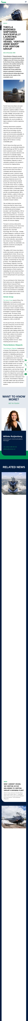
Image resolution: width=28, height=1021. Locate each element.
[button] (26, 2)
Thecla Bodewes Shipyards (10, 348)
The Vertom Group (7, 300)
